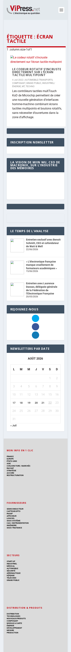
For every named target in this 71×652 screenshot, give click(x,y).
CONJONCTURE (13, 466)
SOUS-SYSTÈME (13, 521)
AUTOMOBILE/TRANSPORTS (39, 80)
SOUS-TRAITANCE (14, 528)
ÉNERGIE (10, 626)
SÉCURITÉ (11, 571)
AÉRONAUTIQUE (14, 573)
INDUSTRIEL (12, 564)
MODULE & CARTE (14, 623)
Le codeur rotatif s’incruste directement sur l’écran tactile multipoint (36, 72)
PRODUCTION (12, 633)
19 (28, 402)
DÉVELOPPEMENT (14, 628)
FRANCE (10, 456)
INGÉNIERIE (12, 525)
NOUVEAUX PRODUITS (16, 619)
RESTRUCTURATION (15, 475)
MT (23, 86)
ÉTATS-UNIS (12, 461)
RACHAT (10, 468)
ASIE (9, 463)
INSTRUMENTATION (20, 523)
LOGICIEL (11, 518)
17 (14, 402)
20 (36, 402)
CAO (9, 523)
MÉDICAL (11, 566)
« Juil (13, 425)
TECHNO (30, 86)
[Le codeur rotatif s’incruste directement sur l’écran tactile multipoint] (36, 59)
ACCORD (10, 473)
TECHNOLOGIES (13, 616)
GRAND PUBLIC (33, 83)
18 (21, 402)
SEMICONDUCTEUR (15, 509)
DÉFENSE (11, 575)
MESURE (10, 630)
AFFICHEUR (11, 516)
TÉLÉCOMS (11, 578)
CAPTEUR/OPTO (13, 511)
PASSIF (10, 514)
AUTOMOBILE (12, 568)
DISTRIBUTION (13, 614)
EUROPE (10, 459)
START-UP (11, 561)
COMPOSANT (18, 83)
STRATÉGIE (11, 471)
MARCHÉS (25, 466)
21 (43, 402)
